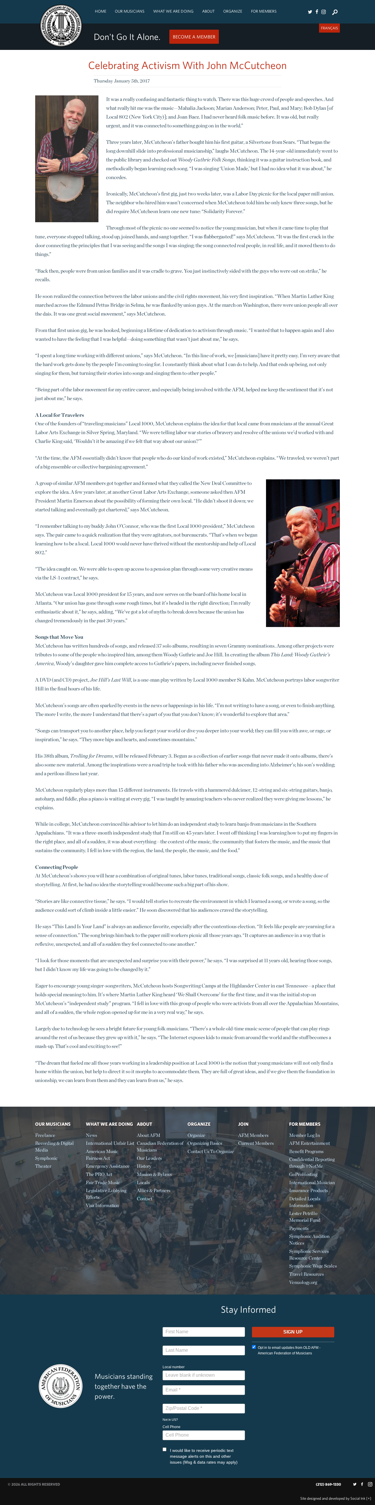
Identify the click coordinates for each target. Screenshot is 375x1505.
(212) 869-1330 (328, 1484)
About (208, 11)
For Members (264, 11)
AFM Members (253, 1135)
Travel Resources (306, 1274)
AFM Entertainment (309, 1143)
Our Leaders (149, 1158)
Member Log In (304, 1135)
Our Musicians (129, 11)
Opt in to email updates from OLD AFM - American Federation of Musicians (289, 1350)
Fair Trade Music (103, 1182)
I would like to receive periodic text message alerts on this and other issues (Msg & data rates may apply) (204, 1456)
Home (100, 11)
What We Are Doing (173, 11)
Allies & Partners (153, 1190)
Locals (143, 1182)
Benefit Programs (306, 1151)
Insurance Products (308, 1190)
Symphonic (46, 1158)
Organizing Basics (205, 1143)
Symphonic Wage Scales (313, 1266)
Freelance (45, 1135)
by (332, 1498)
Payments (298, 1228)
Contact (144, 1198)
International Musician (312, 1182)
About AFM (148, 1135)
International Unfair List (110, 1143)
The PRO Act (99, 1174)
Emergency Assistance (108, 1166)
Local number (174, 1367)
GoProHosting (303, 1174)
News (91, 1135)
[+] (368, 1498)
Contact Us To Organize (211, 1151)
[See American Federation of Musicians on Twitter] (310, 11)
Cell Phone (171, 1427)
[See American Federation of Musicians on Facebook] (316, 11)
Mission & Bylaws (154, 1174)
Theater (43, 1166)
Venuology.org (303, 1282)
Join (243, 1124)
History (144, 1166)
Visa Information (102, 1205)
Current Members (256, 1143)
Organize (232, 11)
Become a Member (194, 36)
